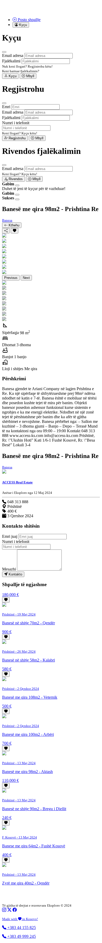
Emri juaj (9, 536)
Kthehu (13, 225)
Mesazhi (9, 569)
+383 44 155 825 (21, 927)
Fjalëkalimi (11, 61)
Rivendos (15, 179)
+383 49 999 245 (21, 936)
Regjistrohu (17, 138)
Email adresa (12, 55)
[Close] (4, 52)
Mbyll (29, 76)
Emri (6, 106)
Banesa (7, 220)
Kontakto (15, 574)
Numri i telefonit (15, 123)
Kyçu (12, 76)
